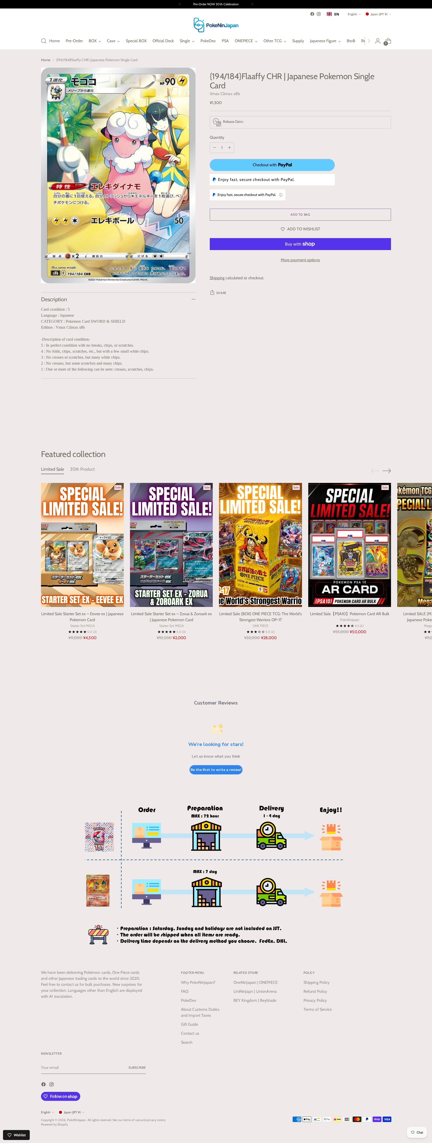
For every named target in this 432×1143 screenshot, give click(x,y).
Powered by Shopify (54, 1124)
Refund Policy (315, 991)
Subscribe (137, 1067)
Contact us (190, 1033)
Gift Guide (189, 1024)
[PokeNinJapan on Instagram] (318, 14)
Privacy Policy (315, 1000)
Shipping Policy (317, 982)
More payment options (300, 260)
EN (336, 14)
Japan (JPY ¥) (379, 14)
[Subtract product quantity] (214, 148)
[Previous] (179, 4)
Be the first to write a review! (216, 769)
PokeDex (188, 1000)
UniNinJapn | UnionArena (255, 991)
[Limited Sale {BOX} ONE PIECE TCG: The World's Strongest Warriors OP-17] (260, 545)
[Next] (252, 4)
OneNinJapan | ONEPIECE (256, 982)
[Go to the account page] (378, 41)
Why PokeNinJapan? (198, 982)
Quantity (217, 137)
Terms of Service (318, 1009)
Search (186, 1042)
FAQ (184, 991)
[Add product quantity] (229, 148)
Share (221, 293)
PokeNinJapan (76, 1120)
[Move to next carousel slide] (386, 422)
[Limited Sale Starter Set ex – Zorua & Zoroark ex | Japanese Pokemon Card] (171, 545)
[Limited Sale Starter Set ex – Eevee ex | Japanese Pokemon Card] (82, 545)
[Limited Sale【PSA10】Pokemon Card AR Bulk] (349, 545)
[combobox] (333, 14)
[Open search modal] (44, 41)
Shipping (217, 278)
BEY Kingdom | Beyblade (255, 1000)
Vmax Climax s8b (225, 93)
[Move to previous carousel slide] (375, 422)
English (352, 14)
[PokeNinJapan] (216, 24)
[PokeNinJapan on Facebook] (312, 14)
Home (45, 60)
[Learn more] (280, 195)
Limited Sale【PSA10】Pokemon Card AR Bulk (349, 613)
